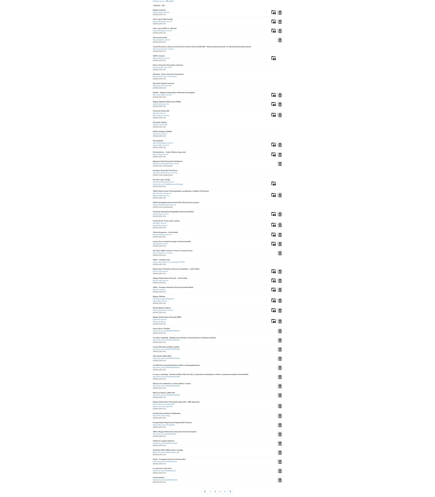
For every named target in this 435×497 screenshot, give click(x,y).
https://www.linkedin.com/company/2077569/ (169, 262)
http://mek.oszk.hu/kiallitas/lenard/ (165, 480)
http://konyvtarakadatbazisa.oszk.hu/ (166, 163)
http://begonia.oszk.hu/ (161, 115)
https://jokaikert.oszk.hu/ (161, 40)
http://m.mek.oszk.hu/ (160, 280)
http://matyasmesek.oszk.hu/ (163, 310)
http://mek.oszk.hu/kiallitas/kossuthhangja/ (168, 184)
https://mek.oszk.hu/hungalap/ (163, 425)
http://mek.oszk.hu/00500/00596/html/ (166, 331)
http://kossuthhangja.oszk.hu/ (163, 182)
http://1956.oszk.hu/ (160, 301)
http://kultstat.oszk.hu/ (161, 214)
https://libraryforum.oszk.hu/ (163, 253)
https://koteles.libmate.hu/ (162, 193)
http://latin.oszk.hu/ (159, 223)
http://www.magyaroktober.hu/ (163, 299)
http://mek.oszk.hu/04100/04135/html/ (166, 377)
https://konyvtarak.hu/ (160, 154)
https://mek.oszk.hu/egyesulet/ (164, 404)
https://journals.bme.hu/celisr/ (163, 49)
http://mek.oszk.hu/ (160, 319)
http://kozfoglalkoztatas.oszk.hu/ (164, 205)
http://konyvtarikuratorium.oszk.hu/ (165, 173)
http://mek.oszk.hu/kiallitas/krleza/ (165, 461)
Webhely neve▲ (159, 1)
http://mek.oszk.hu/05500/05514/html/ (166, 386)
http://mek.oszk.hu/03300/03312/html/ (166, 358)
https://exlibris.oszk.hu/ (161, 145)
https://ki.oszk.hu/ (159, 113)
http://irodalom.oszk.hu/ (161, 12)
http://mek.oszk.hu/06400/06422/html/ (166, 395)
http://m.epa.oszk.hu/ (160, 271)
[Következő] (230, 491)
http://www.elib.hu (159, 322)
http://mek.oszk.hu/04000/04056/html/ (166, 367)
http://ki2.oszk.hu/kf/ (160, 124)
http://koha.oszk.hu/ (160, 134)
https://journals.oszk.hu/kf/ (162, 86)
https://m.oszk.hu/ (159, 289)
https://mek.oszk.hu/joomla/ (163, 406)
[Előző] (205, 491)
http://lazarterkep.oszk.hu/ (162, 234)
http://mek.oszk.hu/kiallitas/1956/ (164, 434)
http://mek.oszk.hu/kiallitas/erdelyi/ (165, 443)
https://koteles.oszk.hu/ (161, 195)
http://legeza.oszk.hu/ (160, 244)
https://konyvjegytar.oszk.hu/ (163, 143)
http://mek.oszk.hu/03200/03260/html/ (166, 349)
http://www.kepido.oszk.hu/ (162, 95)
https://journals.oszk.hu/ (161, 58)
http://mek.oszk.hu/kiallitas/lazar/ (164, 471)
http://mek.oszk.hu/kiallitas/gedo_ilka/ (166, 452)
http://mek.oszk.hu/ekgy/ (161, 415)
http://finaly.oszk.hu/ (160, 225)
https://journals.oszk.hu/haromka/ (165, 76)
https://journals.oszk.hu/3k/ (162, 67)
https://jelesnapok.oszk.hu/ (162, 21)
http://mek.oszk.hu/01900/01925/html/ (166, 340)
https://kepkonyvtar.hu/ (161, 104)
